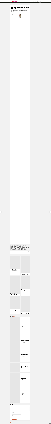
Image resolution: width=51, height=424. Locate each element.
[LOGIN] (40, 2)
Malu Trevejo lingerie (19, 246)
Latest (34, 1)
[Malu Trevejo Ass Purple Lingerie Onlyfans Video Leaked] (15, 262)
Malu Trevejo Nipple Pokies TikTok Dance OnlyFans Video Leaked (25, 393)
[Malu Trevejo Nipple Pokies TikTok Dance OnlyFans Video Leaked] (15, 394)
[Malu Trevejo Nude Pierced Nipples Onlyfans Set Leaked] (15, 367)
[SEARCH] (39, 2)
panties (11, 249)
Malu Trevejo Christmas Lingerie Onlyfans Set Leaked (24, 354)
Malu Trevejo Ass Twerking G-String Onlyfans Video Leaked (14, 294)
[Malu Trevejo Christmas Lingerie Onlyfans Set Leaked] (15, 355)
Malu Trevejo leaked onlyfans (13, 246)
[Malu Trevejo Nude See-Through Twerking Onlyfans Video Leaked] (25, 304)
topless (28, 249)
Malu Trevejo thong (18, 248)
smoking (20, 249)
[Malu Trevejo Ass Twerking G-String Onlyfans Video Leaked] (15, 285)
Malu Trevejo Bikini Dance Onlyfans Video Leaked (25, 325)
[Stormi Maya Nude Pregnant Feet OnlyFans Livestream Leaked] (0, 212)
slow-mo (18, 249)
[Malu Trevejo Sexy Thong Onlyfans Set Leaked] (15, 341)
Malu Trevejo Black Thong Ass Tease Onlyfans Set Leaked (25, 274)
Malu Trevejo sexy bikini (13, 248)
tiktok (26, 249)
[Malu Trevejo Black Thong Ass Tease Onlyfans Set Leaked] (25, 264)
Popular (36, 1)
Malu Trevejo (11, 245)
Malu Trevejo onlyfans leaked (25, 247)
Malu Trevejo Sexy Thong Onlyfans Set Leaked (25, 340)
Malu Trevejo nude (25, 246)
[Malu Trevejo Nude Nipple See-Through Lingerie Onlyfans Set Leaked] (25, 282)
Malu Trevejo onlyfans (12, 247)
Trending (40, 1)
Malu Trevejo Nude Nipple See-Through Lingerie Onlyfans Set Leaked (25, 290)
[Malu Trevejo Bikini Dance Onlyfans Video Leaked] (15, 326)
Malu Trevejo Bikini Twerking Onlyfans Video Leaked (24, 378)
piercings (14, 249)
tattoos (22, 249)
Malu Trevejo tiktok (23, 248)
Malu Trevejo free (20, 245)
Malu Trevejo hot (25, 245)
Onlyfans (14, 293)
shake (15, 249)
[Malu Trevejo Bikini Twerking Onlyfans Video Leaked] (15, 379)
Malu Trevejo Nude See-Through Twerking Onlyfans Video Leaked (25, 313)
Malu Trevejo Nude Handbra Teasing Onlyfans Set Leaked (14, 310)
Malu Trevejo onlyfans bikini (19, 247)
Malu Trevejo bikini (16, 245)
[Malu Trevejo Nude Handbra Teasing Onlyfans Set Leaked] (15, 302)
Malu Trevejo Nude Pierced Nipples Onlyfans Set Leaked (25, 367)
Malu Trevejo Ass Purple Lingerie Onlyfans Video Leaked (15, 270)
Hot (37, 1)
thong (24, 249)
